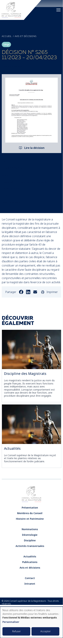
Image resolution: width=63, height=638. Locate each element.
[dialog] (31, 622)
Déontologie (29, 534)
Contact (30, 578)
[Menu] (58, 10)
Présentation (30, 507)
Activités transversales (30, 546)
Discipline (30, 540)
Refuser (16, 631)
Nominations (30, 529)
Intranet (29, 583)
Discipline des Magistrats (25, 373)
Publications (29, 562)
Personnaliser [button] (10, 622)
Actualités (12, 448)
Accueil (7, 36)
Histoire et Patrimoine (30, 518)
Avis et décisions (25, 36)
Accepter (45, 631)
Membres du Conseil (29, 513)
